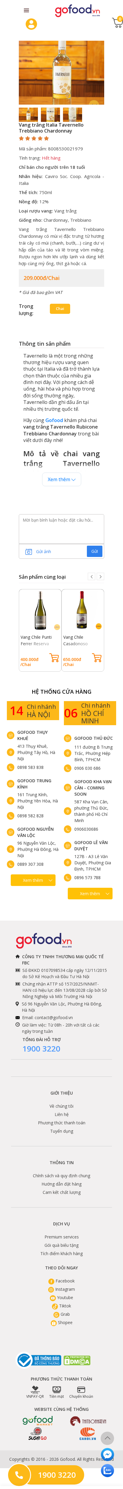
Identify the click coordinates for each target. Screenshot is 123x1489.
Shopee (65, 1322)
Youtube (64, 1297)
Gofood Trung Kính (34, 784)
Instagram (64, 1289)
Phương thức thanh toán (61, 1123)
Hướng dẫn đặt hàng (61, 1184)
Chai (60, 308)
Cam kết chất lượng (62, 1192)
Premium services (61, 1237)
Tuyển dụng (61, 1131)
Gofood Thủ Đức (93, 738)
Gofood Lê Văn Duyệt (91, 845)
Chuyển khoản (81, 1396)
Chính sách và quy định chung (61, 1175)
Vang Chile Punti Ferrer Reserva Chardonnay (36, 643)
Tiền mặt (56, 1396)
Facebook (64, 1281)
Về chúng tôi (61, 1106)
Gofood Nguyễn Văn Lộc (35, 832)
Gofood (54, 420)
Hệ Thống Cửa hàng (61, 691)
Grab (64, 1314)
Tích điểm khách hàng (61, 1253)
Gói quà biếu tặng (61, 1245)
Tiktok (64, 1306)
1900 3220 (41, 1048)
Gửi (94, 551)
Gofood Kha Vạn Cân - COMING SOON (93, 788)
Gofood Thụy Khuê (32, 735)
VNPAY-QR (35, 1396)
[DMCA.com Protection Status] (77, 1360)
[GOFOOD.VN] (77, 10)
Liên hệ (62, 1114)
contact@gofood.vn (54, 1017)
